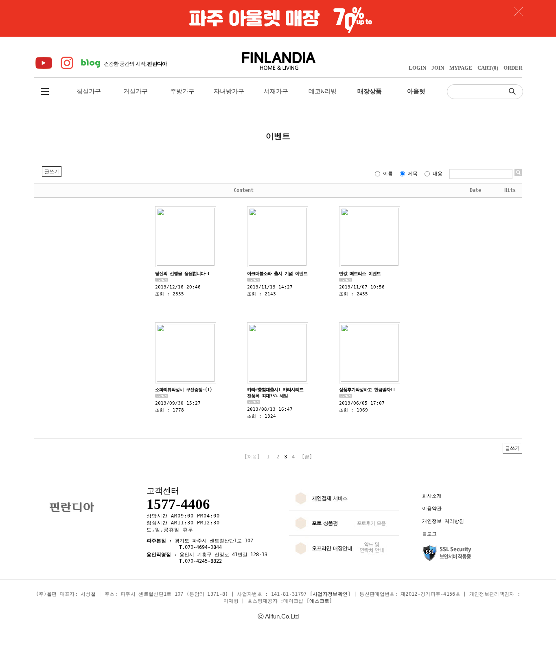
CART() (487, 68)
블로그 (429, 534)
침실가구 (89, 91)
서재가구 (276, 91)
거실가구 (135, 91)
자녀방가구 (229, 91)
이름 (388, 173)
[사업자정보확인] (330, 594)
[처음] (252, 457)
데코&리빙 (323, 91)
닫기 (518, 11)
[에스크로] (319, 601)
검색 (514, 91)
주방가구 (182, 91)
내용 (437, 173)
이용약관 (432, 508)
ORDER (512, 68)
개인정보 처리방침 (443, 521)
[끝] (307, 457)
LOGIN (417, 68)
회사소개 (432, 496)
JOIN (437, 68)
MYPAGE (460, 68)
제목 (412, 173)
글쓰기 (51, 171)
